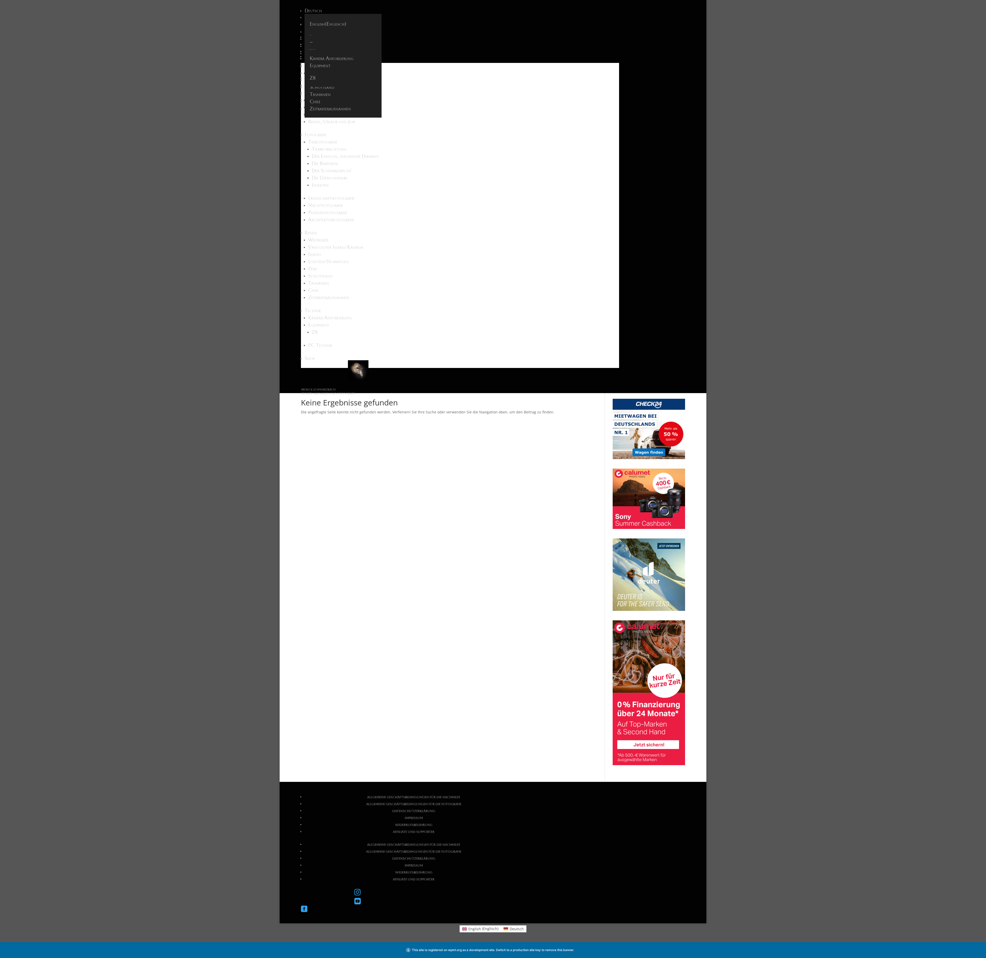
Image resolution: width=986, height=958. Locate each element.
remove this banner (559, 950)
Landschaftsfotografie (331, 198)
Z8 (313, 78)
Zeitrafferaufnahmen (330, 108)
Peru (312, 268)
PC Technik (320, 345)
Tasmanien (320, 94)
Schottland (322, 87)
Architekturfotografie (331, 219)
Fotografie (316, 134)
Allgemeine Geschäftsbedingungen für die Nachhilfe (413, 797)
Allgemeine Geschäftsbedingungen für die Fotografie (413, 804)
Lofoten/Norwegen (328, 261)
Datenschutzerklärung (413, 811)
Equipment (320, 65)
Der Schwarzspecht (332, 170)
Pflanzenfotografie (327, 212)
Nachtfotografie (325, 205)
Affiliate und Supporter (413, 832)
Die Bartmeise (325, 163)
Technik (313, 310)
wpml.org (455, 950)
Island (314, 254)
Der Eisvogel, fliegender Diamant (345, 156)
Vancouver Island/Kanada (335, 247)
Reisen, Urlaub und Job (331, 121)
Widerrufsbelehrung (413, 825)
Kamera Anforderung (332, 58)
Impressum (414, 818)
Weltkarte (318, 240)
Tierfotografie (322, 142)
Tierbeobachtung (329, 149)
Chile (315, 101)
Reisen (311, 232)
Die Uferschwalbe (329, 178)
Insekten (320, 185)
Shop (310, 358)
